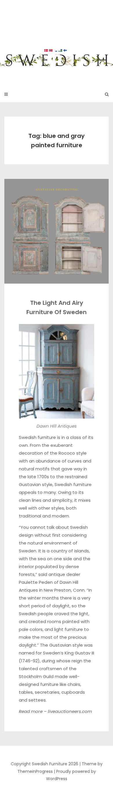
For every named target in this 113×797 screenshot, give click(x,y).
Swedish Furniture (56, 40)
